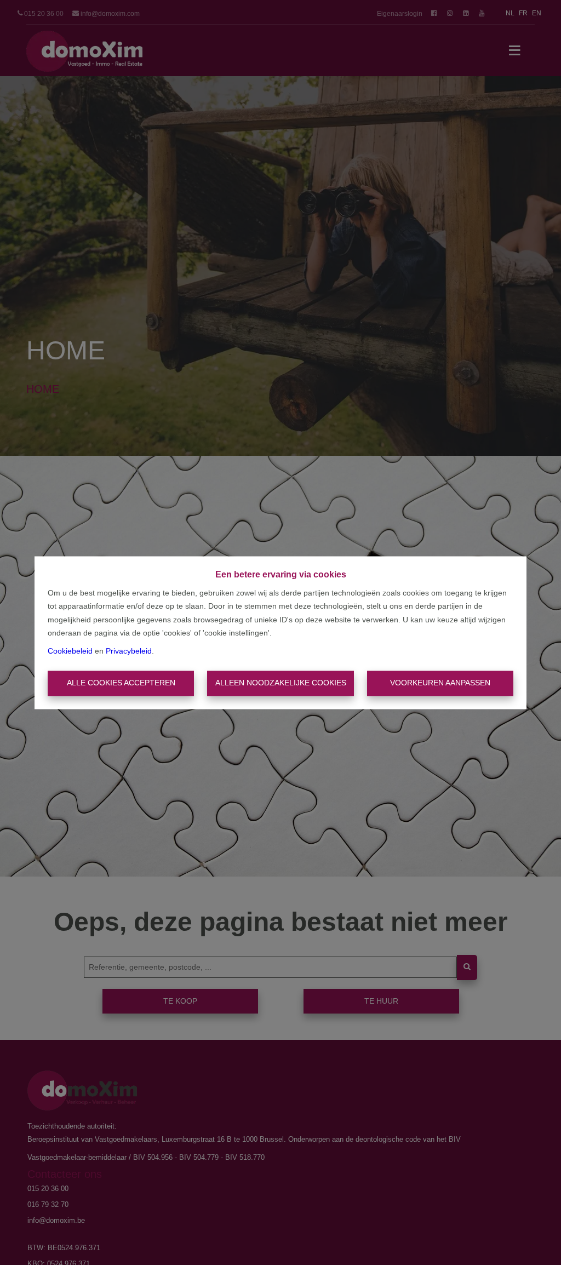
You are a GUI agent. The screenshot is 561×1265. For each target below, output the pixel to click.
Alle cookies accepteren (121, 683)
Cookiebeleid (70, 650)
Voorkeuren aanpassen (440, 683)
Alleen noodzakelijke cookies (280, 683)
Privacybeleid (129, 650)
